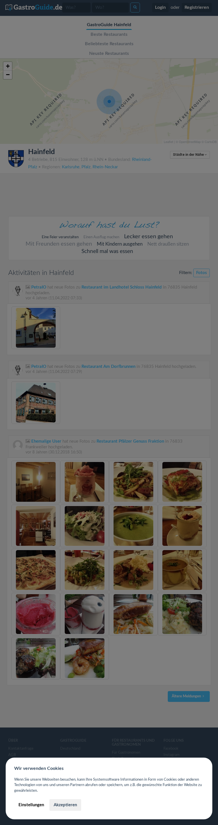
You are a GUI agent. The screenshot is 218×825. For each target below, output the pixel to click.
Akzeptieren (65, 805)
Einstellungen (31, 805)
